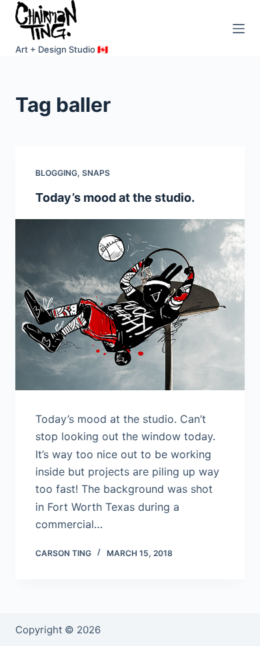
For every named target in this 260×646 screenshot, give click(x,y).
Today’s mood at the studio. (115, 197)
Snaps (96, 173)
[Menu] (239, 29)
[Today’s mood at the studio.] (129, 304)
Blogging (56, 173)
